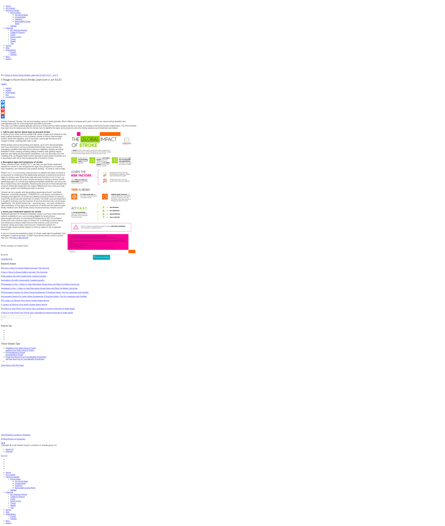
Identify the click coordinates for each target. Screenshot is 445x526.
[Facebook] (69, 102)
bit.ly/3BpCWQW (20, 238)
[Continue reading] (21, 348)
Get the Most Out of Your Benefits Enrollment (25, 359)
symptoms (10, 97)
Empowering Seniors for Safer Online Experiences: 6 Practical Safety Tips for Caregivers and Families (44, 296)
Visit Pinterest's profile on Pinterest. (16, 435)
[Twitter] (69, 105)
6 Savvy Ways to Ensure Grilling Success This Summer (24, 272)
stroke (8, 90)
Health (4, 84)
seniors (9, 88)
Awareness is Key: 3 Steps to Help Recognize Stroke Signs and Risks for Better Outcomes (39, 288)
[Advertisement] (69, 67)
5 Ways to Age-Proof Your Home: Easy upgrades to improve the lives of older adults (37, 313)
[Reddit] (69, 113)
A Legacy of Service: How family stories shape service (24, 304)
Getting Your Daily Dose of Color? (20, 350)
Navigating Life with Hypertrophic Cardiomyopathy (23, 280)
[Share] (69, 116)
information (10, 92)
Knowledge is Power (14, 355)
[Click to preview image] (29, 75)
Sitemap (9, 451)
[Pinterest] (69, 109)
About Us (10, 449)
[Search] (2, 319)
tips (7, 95)
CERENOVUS (6, 259)
